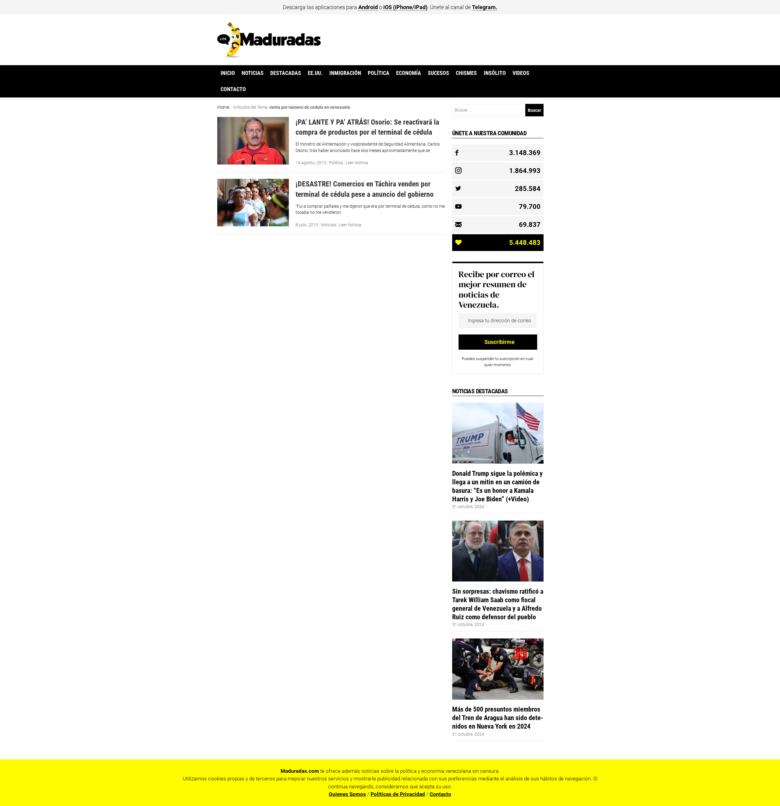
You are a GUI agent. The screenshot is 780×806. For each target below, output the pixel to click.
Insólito (495, 73)
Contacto (233, 89)
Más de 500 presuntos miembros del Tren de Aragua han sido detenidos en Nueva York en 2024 (497, 717)
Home (223, 107)
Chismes (466, 73)
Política (378, 73)
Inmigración (345, 73)
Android (368, 7)
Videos (520, 73)
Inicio (228, 73)
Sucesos (438, 73)
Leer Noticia (357, 162)
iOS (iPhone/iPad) (405, 7)
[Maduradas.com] (269, 55)
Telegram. (484, 7)
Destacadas (285, 73)
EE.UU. (315, 73)
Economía (408, 73)
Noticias (253, 73)
